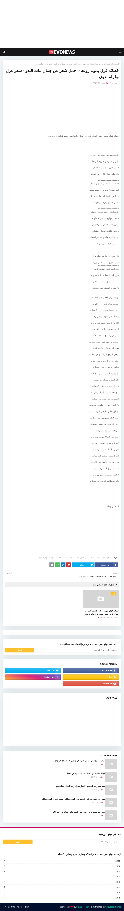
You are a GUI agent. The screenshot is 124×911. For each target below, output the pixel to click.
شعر (87, 557)
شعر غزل (80, 557)
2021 (62, 871)
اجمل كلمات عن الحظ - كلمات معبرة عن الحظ (86, 773)
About (19, 907)
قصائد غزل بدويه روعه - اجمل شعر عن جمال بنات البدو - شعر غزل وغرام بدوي (101, 612)
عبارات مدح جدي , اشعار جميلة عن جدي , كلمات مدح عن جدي (79, 760)
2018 (61, 882)
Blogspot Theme (83, 907)
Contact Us (10, 907)
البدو (109, 557)
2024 (62, 860)
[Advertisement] (62, 24)
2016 (61, 892)
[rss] (91, 677)
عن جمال (71, 557)
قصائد (58, 557)
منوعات (52, 557)
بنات (98, 557)
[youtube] (91, 683)
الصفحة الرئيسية (112, 64)
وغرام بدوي (100, 64)
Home (28, 907)
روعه (93, 557)
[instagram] (33, 677)
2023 (62, 866)
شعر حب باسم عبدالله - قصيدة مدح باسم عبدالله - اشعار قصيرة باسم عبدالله (73, 799)
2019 (62, 876)
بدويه (103, 557)
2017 (61, 887)
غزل (64, 557)
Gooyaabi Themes (113, 907)
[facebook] (91, 670)
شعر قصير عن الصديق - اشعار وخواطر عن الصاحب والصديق (80, 786)
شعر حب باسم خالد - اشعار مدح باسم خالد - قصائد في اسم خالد (79, 811)
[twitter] (33, 670)
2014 (62, 897)
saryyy (114, 83)
